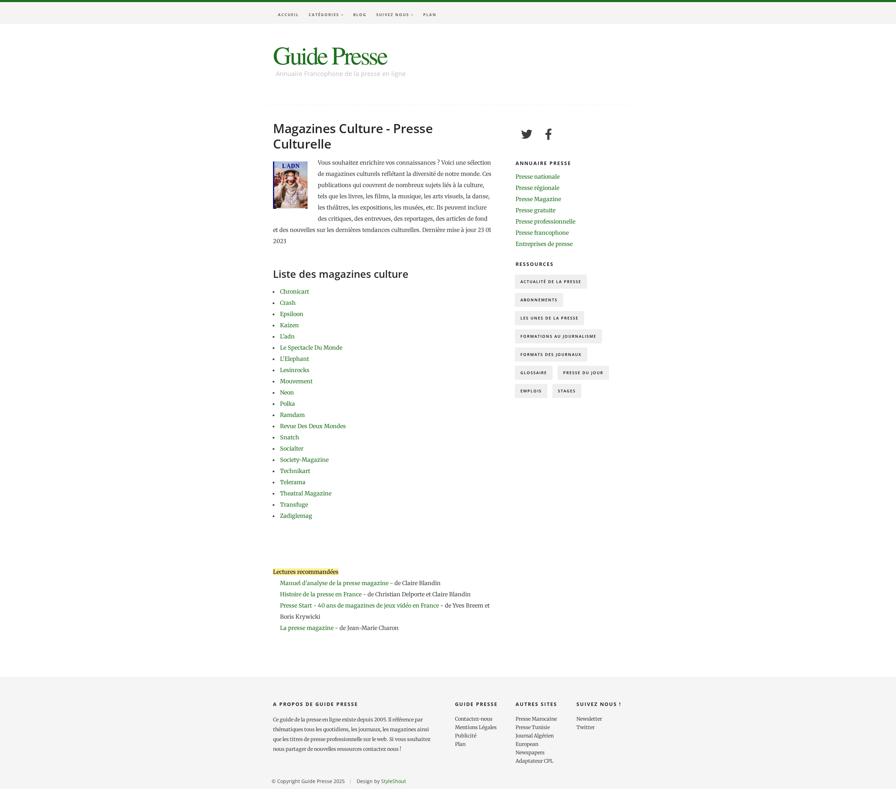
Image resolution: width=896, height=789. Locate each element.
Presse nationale (538, 176)
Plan (429, 14)
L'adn (287, 336)
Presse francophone (542, 232)
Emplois (531, 390)
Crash (288, 302)
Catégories (324, 14)
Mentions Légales (476, 727)
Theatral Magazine (305, 493)
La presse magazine (307, 627)
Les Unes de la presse (549, 318)
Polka (287, 403)
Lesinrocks (294, 369)
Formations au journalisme (558, 336)
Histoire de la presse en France (321, 594)
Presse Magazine (538, 199)
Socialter (291, 448)
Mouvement (296, 381)
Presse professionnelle (545, 221)
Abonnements (539, 299)
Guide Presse (329, 54)
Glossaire (533, 372)
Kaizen (289, 325)
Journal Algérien (535, 736)
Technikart (295, 470)
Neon (287, 392)
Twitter (585, 727)
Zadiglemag (296, 515)
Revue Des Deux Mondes (313, 426)
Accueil (288, 14)
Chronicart (294, 291)
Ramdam (292, 414)
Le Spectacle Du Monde (311, 347)
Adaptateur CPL (534, 761)
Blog (359, 14)
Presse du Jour (583, 372)
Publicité (465, 736)
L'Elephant (294, 358)
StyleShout (393, 781)
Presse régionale (537, 187)
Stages (567, 390)
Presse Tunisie (533, 727)
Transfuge (294, 504)
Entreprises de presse (544, 243)
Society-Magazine (304, 459)
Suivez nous (392, 14)
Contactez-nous (473, 719)
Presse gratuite (535, 210)
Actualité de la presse (550, 281)
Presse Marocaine (536, 719)
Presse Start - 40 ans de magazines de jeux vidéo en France (360, 605)
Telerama (293, 482)
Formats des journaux (551, 354)
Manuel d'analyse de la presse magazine (334, 582)
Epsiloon (291, 313)
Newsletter (589, 719)
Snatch (289, 437)
